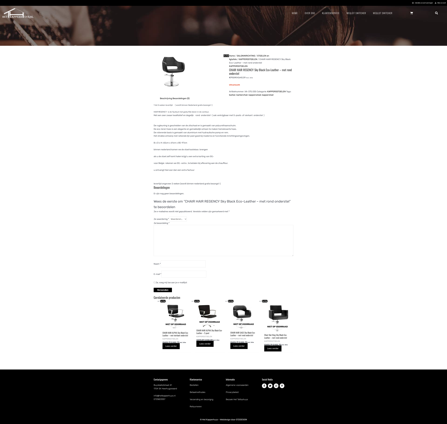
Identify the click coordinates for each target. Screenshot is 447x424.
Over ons (310, 13)
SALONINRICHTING (246, 55)
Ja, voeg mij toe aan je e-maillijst (171, 282)
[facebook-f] (264, 385)
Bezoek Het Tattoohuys (237, 399)
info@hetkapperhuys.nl (165, 395)
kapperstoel (267, 95)
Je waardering (161, 219)
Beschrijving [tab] (166, 98)
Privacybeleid (232, 392)
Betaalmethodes (197, 392)
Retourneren (196, 406)
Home (295, 13)
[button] (436, 13)
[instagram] (276, 385)
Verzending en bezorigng (201, 399)
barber (232, 95)
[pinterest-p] (282, 385)
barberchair (242, 95)
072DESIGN (241, 419)
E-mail (157, 274)
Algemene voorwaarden (237, 385)
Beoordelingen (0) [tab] (181, 98)
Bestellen (194, 385)
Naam (157, 264)
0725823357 (159, 399)
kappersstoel (255, 95)
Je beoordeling (161, 223)
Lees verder (171, 346)
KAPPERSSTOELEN (248, 59)
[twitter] (270, 385)
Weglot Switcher (356, 13)
